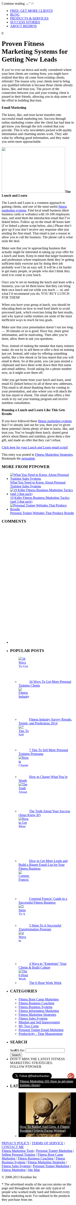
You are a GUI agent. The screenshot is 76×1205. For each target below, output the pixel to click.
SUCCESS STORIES (25, 22)
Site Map (34, 1170)
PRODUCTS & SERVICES (29, 18)
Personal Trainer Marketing (54, 1151)
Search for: (17, 1050)
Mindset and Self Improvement (39, 1022)
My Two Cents (29, 1026)
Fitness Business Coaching (36, 1003)
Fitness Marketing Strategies (54, 454)
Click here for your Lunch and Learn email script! (35, 447)
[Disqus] (38, 583)
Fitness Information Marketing (39, 1011)
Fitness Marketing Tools (18, 1151)
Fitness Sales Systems (33, 1018)
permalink (28, 458)
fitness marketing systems (55, 421)
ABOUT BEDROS (23, 26)
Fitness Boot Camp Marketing (39, 999)
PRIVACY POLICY (15, 1143)
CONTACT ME (13, 1147)
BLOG (15, 14)
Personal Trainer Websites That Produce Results (42, 513)
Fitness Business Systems (35, 1007)
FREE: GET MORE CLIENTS (31, 11)
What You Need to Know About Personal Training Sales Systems (37, 484)
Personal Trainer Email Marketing (41, 1030)
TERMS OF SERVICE (47, 1143)
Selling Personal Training (18, 1154)
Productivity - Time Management (40, 1034)
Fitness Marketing (14, 1170)
